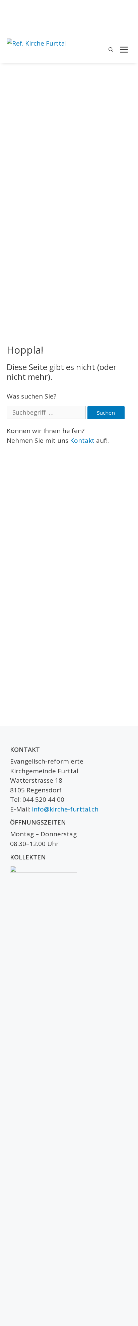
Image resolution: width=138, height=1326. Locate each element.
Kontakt (82, 440)
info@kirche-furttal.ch (65, 809)
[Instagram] (127, 19)
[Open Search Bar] (111, 49)
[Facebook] (127, 8)
